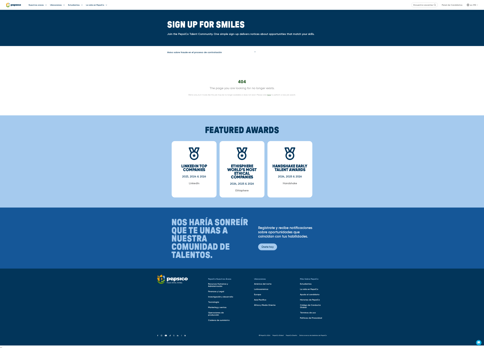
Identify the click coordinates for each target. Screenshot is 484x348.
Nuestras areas (36, 5)
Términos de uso (308, 312)
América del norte (262, 284)
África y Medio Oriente (265, 305)
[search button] (434, 5)
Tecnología (213, 302)
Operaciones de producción (216, 313)
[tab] (211, 52)
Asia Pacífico (260, 300)
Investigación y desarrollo (220, 297)
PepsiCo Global (278, 335)
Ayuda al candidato (309, 294)
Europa (257, 294)
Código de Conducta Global (310, 306)
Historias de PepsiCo (310, 300)
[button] (211, 52)
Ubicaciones (56, 5)
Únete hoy (268, 246)
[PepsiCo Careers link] (13, 5)
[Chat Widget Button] (478, 342)
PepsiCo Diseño (291, 335)
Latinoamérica (261, 289)
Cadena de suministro (219, 320)
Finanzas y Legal (216, 291)
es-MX (473, 5)
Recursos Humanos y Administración (218, 285)
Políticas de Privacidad (311, 318)
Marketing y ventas (217, 307)
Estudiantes (74, 5)
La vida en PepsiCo (95, 5)
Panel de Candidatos (452, 5)
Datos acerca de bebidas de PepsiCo (313, 335)
